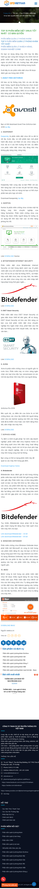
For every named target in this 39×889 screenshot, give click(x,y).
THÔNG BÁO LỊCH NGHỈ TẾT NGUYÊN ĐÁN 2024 (14, 680)
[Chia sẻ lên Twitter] (12, 635)
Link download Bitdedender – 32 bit (14, 534)
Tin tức (15, 13)
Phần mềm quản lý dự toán (10, 844)
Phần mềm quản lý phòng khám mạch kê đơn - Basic (20, 670)
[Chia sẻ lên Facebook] (8, 635)
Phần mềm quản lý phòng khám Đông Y (15, 663)
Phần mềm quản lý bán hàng (11, 836)
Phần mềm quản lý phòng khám (12, 832)
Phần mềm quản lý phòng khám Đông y (14, 871)
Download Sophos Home (10, 466)
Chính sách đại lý (7, 817)
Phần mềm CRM (7, 840)
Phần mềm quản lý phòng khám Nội (13, 856)
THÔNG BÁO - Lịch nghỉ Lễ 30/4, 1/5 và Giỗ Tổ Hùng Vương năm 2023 (14, 692)
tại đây (7, 127)
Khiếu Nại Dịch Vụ (8, 814)
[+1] (19, 635)
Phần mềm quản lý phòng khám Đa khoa (16, 653)
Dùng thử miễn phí (10, 885)
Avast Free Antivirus (12, 78)
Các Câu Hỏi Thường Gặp (10, 812)
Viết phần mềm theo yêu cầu (11, 848)
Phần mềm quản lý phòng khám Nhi (14, 660)
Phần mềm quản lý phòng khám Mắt (14, 667)
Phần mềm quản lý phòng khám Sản (14, 657)
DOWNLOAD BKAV (8, 625)
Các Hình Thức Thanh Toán (11, 809)
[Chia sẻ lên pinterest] (15, 635)
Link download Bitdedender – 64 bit (14, 537)
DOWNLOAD (9, 256)
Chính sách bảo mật (8, 820)
